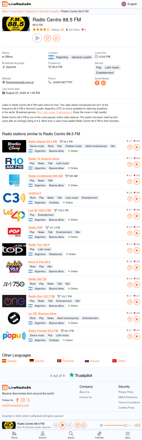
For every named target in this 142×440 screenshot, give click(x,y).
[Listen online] (137, 147)
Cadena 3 (34, 193)
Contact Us (85, 397)
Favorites (99, 437)
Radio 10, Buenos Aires (43, 158)
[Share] (56, 38)
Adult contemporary (96, 146)
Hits (113, 146)
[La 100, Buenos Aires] (14, 318)
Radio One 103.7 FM (41, 296)
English (132, 4)
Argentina (62, 57)
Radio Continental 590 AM (45, 175)
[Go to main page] (16, 4)
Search (71, 437)
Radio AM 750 (37, 279)
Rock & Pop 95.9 (39, 261)
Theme (14, 437)
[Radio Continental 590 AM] (14, 180)
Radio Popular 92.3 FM (43, 330)
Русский (94, 360)
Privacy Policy (126, 392)
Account (42, 437)
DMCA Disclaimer (128, 397)
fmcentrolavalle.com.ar (20, 82)
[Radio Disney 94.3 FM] (14, 146)
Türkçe (121, 360)
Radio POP (35, 227)
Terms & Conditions (129, 402)
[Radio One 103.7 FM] (14, 301)
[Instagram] (23, 400)
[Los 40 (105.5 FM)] (14, 215)
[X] (28, 400)
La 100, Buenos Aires (42, 313)
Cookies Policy (126, 407)
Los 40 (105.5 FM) (39, 210)
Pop (98, 67)
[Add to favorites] (47, 38)
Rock (51, 146)
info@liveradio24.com (15, 405)
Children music (73, 146)
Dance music (37, 146)
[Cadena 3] (14, 198)
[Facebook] (97, 82)
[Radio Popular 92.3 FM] (14, 335)
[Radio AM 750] (14, 284)
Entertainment (104, 73)
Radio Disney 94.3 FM (42, 141)
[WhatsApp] (103, 82)
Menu (128, 437)
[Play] (37, 38)
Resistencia (55, 254)
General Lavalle (81, 57)
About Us (84, 392)
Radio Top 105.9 (39, 244)
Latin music (112, 67)
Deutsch (39, 360)
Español (12, 360)
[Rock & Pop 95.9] (14, 266)
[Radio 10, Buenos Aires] (14, 163)
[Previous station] (55, 425)
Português (68, 360)
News (41, 163)
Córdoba (54, 202)
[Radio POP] (14, 232)
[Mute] (137, 425)
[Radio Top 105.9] (14, 249)
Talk (50, 163)
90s (68, 283)
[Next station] (70, 425)
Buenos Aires (56, 151)
